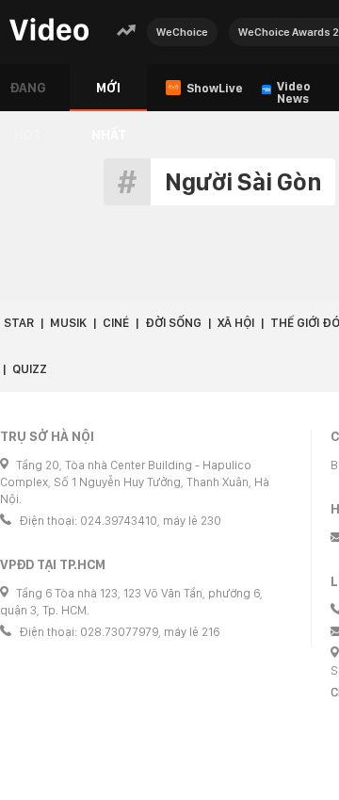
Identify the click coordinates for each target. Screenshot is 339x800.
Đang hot (27, 95)
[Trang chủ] (49, 30)
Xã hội (236, 323)
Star (19, 323)
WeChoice (182, 32)
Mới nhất (108, 95)
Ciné (116, 323)
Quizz (29, 369)
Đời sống (173, 323)
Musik (68, 323)
